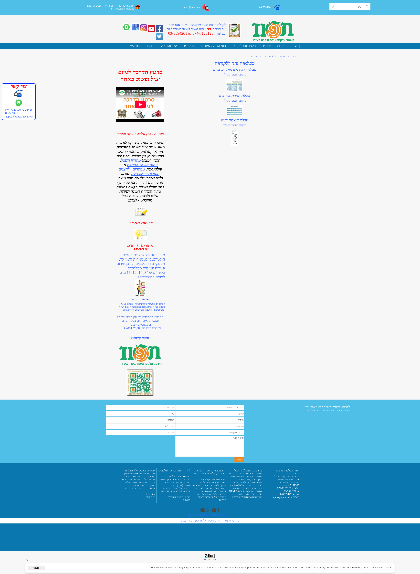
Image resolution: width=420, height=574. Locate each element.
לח (224, 470)
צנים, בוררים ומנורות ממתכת (209, 470)
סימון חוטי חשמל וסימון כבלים (140, 482)
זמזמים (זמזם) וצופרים (179, 485)
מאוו (224, 473)
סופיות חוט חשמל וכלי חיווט (248, 482)
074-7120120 (13, 109)
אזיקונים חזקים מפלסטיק (213, 491)
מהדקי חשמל (131, 160)
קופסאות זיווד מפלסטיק (178, 476)
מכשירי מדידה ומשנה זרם (213, 494)
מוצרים (266, 46)
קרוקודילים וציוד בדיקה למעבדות (209, 485)
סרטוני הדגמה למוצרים (215, 46)
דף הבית (295, 46)
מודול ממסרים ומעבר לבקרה (211, 482)
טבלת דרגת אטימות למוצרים (234, 69)
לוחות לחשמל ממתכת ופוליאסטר (174, 470)
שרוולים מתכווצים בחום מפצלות (138, 476)
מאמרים (188, 46)
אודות (280, 46)
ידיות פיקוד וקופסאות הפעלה (247, 488)
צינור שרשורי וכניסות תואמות (175, 491)
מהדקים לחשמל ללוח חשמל (248, 470)
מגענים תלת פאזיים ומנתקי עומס (138, 479)
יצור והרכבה (169, 46)
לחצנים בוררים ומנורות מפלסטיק (246, 476)
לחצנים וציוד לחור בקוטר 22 (247, 473)
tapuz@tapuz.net (16, 116)
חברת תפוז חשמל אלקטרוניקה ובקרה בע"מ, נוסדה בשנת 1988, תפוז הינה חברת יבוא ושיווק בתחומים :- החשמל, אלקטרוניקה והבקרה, (141, 306)
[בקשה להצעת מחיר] (234, 30)
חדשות (222, 500)
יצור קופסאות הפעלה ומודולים (247, 497)
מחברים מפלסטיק (217, 479)
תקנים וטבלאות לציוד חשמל (212, 497)
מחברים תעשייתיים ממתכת (176, 482)
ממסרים (139, 169)
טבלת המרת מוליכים (234, 96)
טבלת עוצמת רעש (235, 120)
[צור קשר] (206, 7)
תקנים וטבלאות (245, 46)
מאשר (36, 567)
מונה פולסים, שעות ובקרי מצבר (174, 479)
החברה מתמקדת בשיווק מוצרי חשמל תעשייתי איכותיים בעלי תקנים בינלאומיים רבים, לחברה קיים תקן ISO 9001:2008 (140, 322)
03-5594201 (12, 113)
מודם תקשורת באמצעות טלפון (139, 473)
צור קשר (134, 46)
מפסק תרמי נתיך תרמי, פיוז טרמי (138, 488)
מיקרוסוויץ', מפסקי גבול (250, 479)
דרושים (150, 46)
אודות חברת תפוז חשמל (250, 494)
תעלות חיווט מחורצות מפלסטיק (210, 488)
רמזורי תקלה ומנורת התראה (176, 488)
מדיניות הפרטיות (156, 567)
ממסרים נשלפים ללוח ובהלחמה (139, 470)
